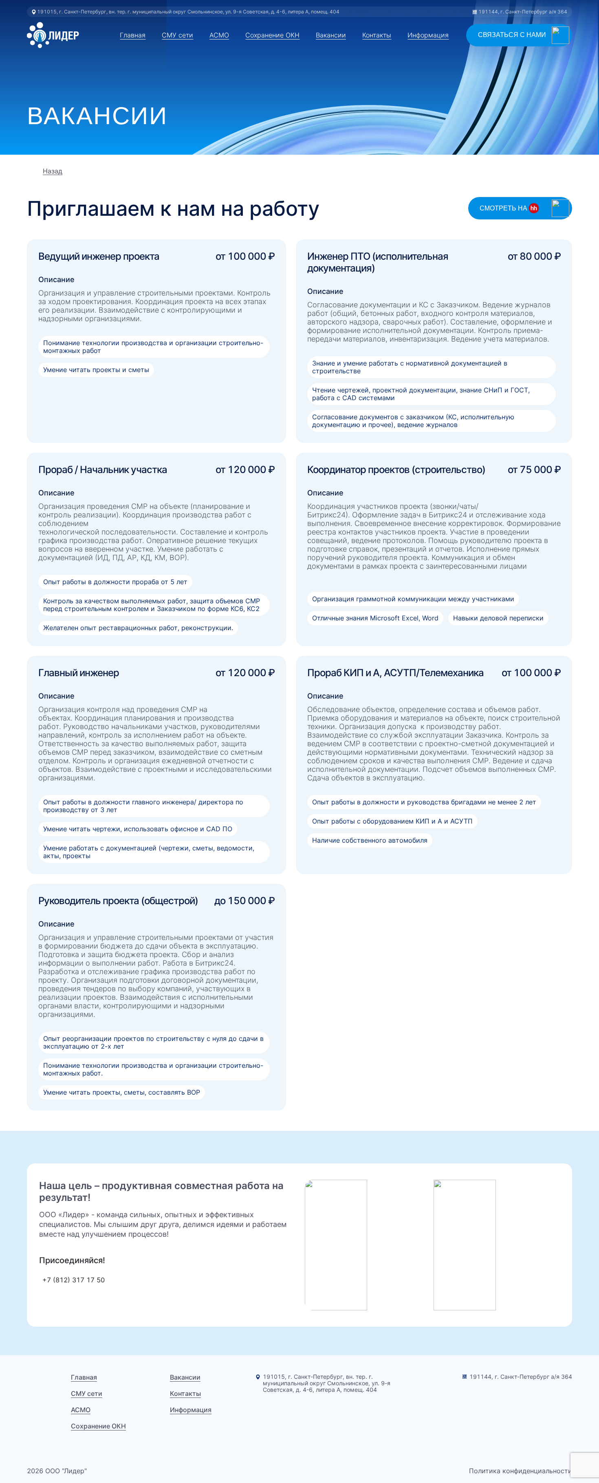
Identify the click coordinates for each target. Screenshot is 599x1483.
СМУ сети (177, 35)
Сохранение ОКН (272, 35)
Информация (428, 35)
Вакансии (331, 35)
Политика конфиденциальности (520, 1471)
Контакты (376, 35)
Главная (132, 35)
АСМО (219, 35)
